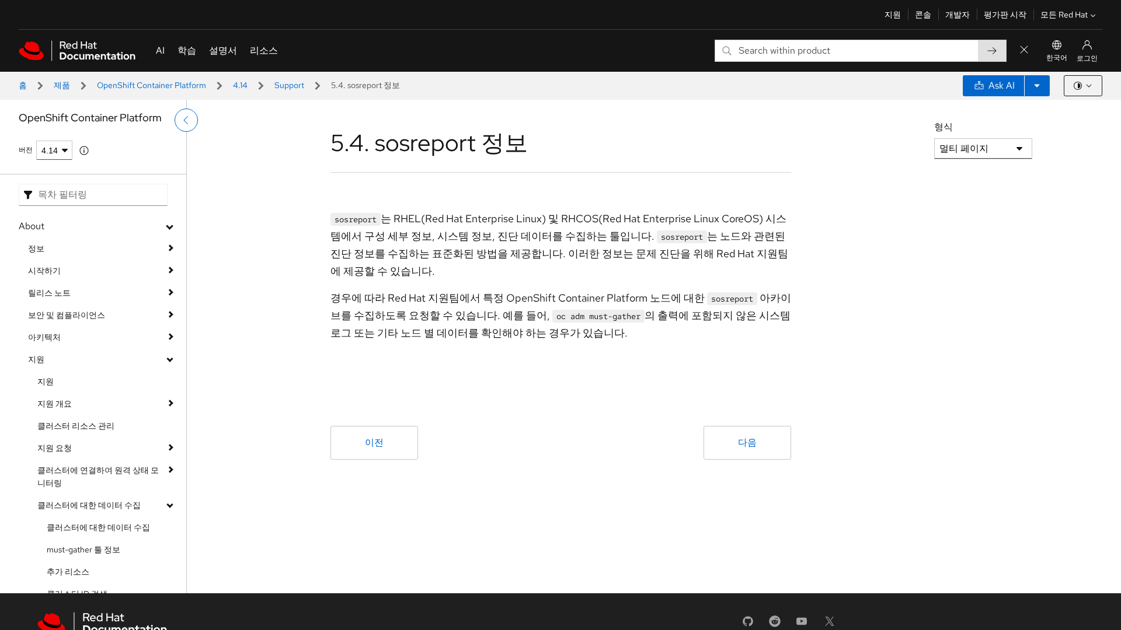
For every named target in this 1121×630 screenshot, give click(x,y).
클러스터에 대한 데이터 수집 (89, 505)
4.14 (240, 85)
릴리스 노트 (49, 293)
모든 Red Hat (1064, 14)
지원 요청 (54, 448)
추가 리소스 (68, 571)
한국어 (1056, 57)
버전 (26, 150)
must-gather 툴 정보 (83, 549)
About (31, 226)
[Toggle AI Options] (1037, 85)
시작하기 (44, 270)
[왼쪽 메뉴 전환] (186, 120)
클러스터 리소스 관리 (75, 426)
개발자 (957, 14)
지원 (893, 14)
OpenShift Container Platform (151, 85)
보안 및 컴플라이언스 (66, 315)
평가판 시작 (1005, 14)
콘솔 (923, 14)
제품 (62, 85)
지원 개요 (54, 403)
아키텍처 (44, 337)
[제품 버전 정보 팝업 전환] (84, 150)
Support (289, 85)
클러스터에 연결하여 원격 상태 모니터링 (98, 476)
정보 (36, 248)
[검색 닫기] (1024, 50)
